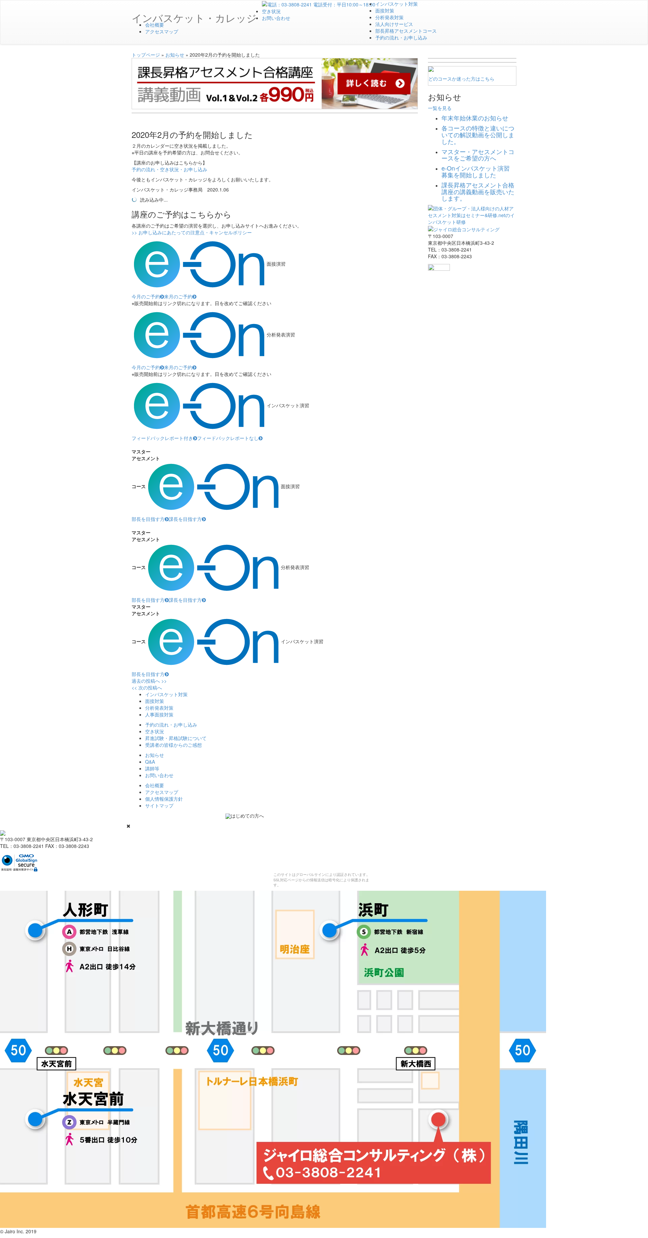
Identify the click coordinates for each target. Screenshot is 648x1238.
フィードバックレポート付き (162, 438)
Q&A (150, 761)
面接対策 (384, 10)
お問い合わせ (276, 17)
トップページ (146, 54)
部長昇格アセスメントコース (406, 30)
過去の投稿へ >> (149, 680)
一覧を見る (440, 108)
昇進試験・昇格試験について (176, 738)
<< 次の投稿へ (147, 687)
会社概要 (154, 24)
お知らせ (174, 54)
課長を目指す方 (185, 518)
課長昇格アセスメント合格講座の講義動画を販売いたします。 (477, 191)
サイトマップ (159, 805)
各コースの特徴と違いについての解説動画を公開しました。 (477, 134)
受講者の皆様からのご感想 (173, 744)
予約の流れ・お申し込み (401, 37)
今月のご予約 (146, 296)
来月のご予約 (178, 296)
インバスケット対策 (396, 3)
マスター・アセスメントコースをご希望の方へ (477, 155)
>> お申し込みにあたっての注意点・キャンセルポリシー (192, 232)
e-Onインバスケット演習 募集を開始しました (475, 171)
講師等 (152, 768)
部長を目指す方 (148, 518)
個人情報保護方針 (164, 798)
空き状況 (271, 11)
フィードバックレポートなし (228, 438)
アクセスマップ (161, 31)
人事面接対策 (159, 714)
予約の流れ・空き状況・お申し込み (169, 169)
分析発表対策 (389, 17)
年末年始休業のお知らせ (474, 117)
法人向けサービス (394, 24)
